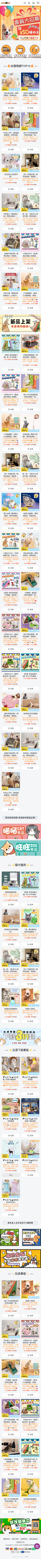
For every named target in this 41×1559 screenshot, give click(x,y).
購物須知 (6, 1539)
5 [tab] (24, 38)
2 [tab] (18, 38)
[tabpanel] (20, 23)
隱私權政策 (33, 1539)
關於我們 (15, 1539)
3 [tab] (20, 38)
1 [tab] (16, 38)
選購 (12, 88)
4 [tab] (22, 38)
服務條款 (24, 1539)
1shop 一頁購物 (24, 1557)
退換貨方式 (21, 1542)
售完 (10, 1155)
